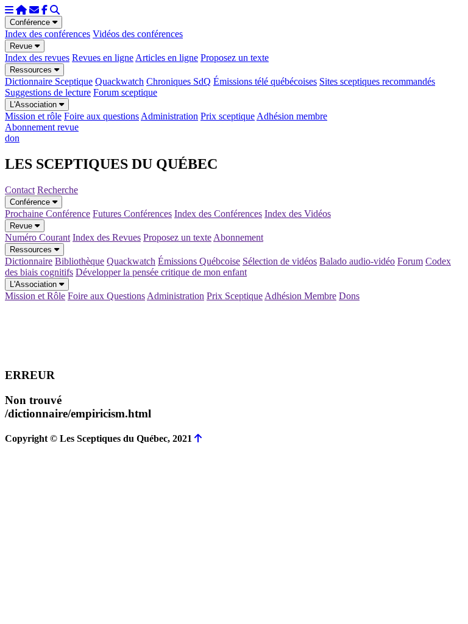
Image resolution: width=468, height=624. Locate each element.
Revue (22, 46)
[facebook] (44, 10)
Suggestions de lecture (48, 92)
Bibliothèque (79, 261)
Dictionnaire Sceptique (49, 81)
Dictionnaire (28, 261)
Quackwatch (119, 81)
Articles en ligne (166, 57)
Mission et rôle (33, 116)
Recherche (57, 190)
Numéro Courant (37, 237)
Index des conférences (47, 34)
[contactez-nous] (34, 10)
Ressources (32, 69)
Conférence (31, 22)
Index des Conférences (218, 213)
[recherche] (55, 10)
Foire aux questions (101, 116)
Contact (20, 190)
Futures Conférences (132, 213)
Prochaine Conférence (47, 213)
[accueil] (21, 10)
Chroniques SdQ (178, 81)
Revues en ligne (102, 57)
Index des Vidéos (297, 213)
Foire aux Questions (106, 296)
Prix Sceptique (235, 296)
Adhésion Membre (300, 296)
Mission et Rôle (35, 296)
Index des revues (37, 57)
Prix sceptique (227, 116)
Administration (169, 116)
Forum (410, 261)
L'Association (34, 104)
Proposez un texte (234, 57)
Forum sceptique (125, 92)
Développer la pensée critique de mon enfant (161, 272)
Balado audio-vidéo (357, 261)
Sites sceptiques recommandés (377, 81)
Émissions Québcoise (199, 261)
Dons (349, 296)
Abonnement (238, 237)
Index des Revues (107, 237)
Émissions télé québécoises (265, 81)
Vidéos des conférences (138, 34)
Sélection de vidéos (280, 261)
